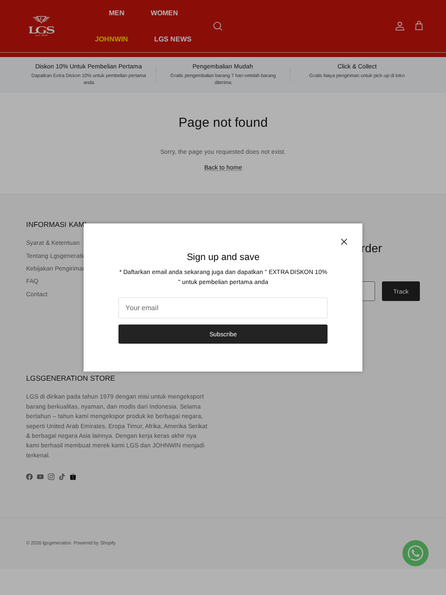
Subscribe (223, 334)
